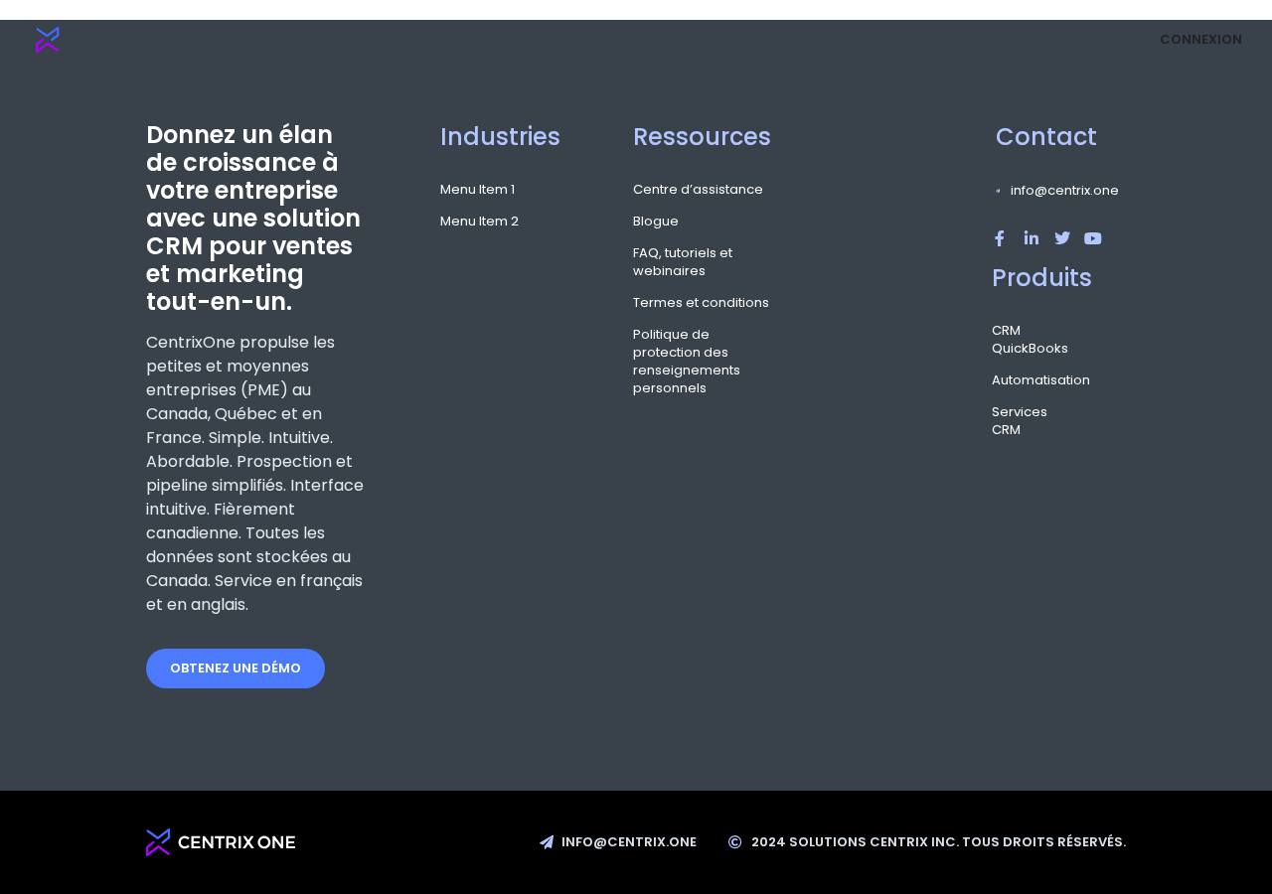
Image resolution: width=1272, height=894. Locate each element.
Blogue (656, 221)
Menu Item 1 (477, 190)
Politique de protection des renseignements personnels (686, 361)
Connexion (1201, 39)
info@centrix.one (1065, 190)
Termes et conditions (701, 303)
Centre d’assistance (698, 190)
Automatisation (1007, 380)
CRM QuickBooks (1007, 340)
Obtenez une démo (235, 668)
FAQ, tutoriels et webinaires (682, 262)
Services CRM (1007, 421)
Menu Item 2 (479, 221)
